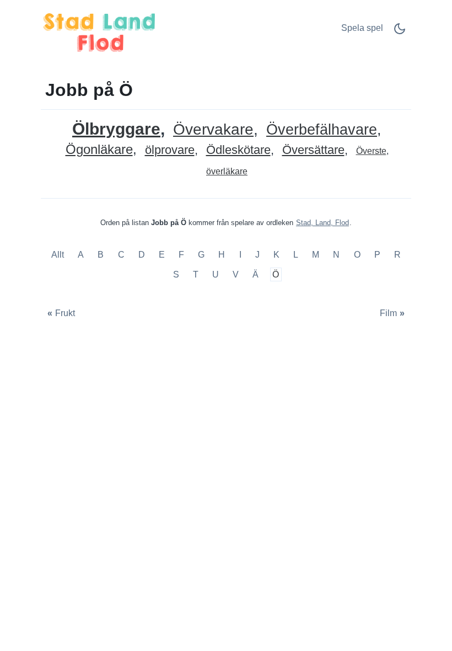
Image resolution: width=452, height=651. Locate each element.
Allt (58, 255)
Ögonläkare (99, 150)
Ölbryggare (116, 129)
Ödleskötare (238, 150)
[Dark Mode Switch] (399, 32)
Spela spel (362, 28)
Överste (371, 151)
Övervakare (213, 130)
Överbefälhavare (321, 130)
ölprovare (170, 150)
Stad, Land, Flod (322, 222)
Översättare (313, 150)
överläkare (226, 171)
